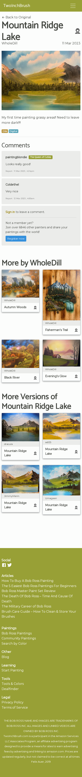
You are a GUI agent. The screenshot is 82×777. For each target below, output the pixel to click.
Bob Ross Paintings (17, 633)
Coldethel (12, 184)
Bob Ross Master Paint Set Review (29, 591)
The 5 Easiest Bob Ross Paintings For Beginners (39, 586)
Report (9, 171)
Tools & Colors (13, 684)
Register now (15, 238)
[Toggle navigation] (73, 6)
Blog (5, 657)
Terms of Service (15, 707)
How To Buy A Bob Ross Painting (28, 581)
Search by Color (14, 643)
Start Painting (13, 670)
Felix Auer (37, 761)
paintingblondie (16, 157)
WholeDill (10, 43)
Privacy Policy (12, 702)
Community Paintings (19, 638)
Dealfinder (10, 689)
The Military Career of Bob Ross (26, 606)
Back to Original (18, 17)
